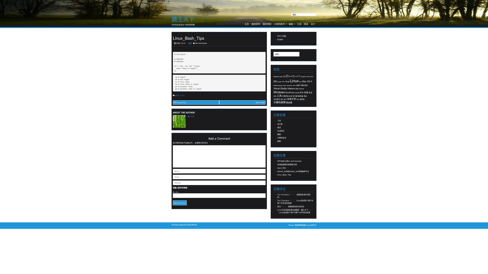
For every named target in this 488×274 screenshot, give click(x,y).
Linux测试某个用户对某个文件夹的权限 (294, 212)
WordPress (289, 92)
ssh (298, 85)
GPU (283, 82)
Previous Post (180, 102)
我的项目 (267, 23)
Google (279, 82)
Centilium (300, 224)
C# (284, 76)
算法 (285, 99)
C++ (289, 76)
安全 (310, 92)
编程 (291, 23)
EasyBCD (303, 77)
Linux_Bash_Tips (284, 174)
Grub (287, 81)
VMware (291, 88)
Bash (177, 95)
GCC (311, 77)
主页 (247, 23)
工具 (299, 23)
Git (275, 81)
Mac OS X (307, 81)
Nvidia (284, 85)
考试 (297, 99)
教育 (290, 96)
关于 (313, 23)
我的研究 (255, 23)
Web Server (299, 89)
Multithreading (277, 85)
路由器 (289, 102)
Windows (279, 92)
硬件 (282, 99)
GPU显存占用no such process (289, 161)
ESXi (308, 77)
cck (192, 116)
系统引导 (291, 98)
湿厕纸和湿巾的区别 (296, 206)
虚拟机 (302, 99)
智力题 (295, 96)
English (280, 39)
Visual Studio (280, 88)
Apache (276, 76)
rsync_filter (281, 168)
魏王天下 (183, 19)
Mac (300, 82)
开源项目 (285, 96)
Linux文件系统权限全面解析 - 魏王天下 (292, 210)
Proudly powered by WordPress (184, 224)
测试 (306, 23)
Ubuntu (304, 85)
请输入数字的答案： (181, 187)
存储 (306, 92)
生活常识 (276, 99)
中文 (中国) (281, 36)
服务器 (300, 96)
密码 (274, 96)
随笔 (279, 141)
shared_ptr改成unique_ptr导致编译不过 (293, 171)
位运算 (297, 93)
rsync (294, 85)
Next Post (259, 102)
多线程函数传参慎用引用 (287, 164)
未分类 (280, 124)
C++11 (296, 76)
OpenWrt (289, 85)
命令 (301, 92)
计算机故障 (279, 102)
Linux (182, 95)
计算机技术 (279, 23)
